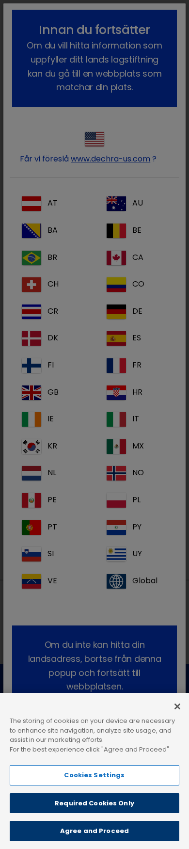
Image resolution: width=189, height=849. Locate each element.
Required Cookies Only (94, 803)
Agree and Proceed (94, 830)
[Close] (177, 706)
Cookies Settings (94, 775)
